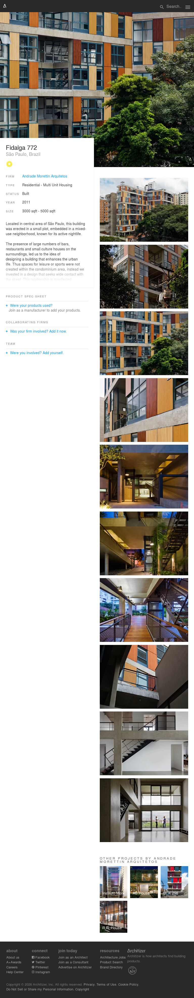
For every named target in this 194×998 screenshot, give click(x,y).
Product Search (111, 962)
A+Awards (13, 962)
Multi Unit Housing (57, 184)
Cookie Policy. (128, 984)
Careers (12, 967)
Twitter (39, 962)
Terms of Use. (106, 984)
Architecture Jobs (113, 957)
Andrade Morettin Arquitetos (44, 175)
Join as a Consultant (73, 962)
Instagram (42, 971)
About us (12, 957)
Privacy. (89, 984)
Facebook (42, 957)
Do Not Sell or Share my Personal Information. (40, 989)
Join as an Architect (73, 957)
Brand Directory (111, 967)
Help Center (14, 971)
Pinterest (41, 967)
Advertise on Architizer (75, 967)
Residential (31, 184)
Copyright (82, 989)
